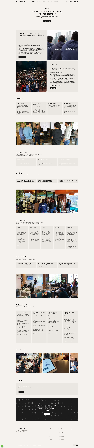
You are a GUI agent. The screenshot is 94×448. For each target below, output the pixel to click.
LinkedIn (70, 429)
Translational (61, 432)
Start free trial (47, 413)
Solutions (60, 428)
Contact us (71, 1)
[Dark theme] (75, 445)
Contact (49, 436)
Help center (50, 439)
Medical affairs (61, 436)
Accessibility (40, 445)
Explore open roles (47, 21)
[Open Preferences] (2, 446)
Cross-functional (61, 439)
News (48, 433)
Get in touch (21, 391)
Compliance (34, 445)
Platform (49, 428)
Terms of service (29, 445)
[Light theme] (74, 445)
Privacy (24, 445)
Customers (49, 429)
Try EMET (75, 1)
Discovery (60, 429)
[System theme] (77, 445)
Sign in (67, 1)
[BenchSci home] (20, 1)
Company (49, 435)
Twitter (70, 428)
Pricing (49, 432)
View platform (53, 88)
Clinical (60, 433)
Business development (62, 435)
